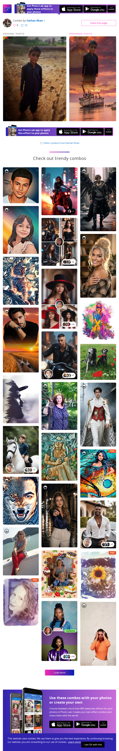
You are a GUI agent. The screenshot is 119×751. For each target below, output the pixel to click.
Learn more (74, 742)
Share (98, 23)
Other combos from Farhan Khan (61, 143)
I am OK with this (93, 744)
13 (25, 25)
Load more (59, 672)
